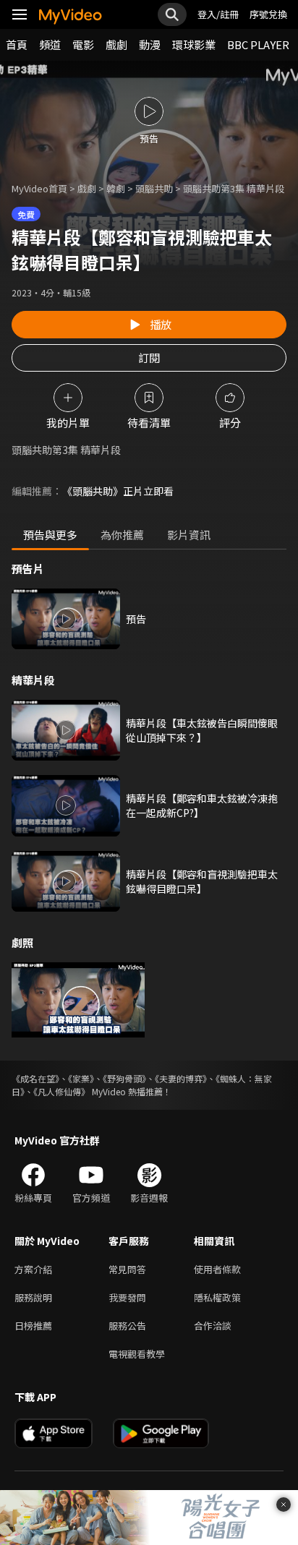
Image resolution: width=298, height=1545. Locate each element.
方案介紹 (33, 1269)
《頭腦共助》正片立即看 (118, 491)
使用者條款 (217, 1269)
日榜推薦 (33, 1325)
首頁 (16, 44)
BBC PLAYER (258, 44)
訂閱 (149, 357)
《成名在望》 (35, 1078)
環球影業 (194, 44)
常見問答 (127, 1269)
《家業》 (81, 1078)
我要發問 (127, 1297)
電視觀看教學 (136, 1354)
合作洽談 (212, 1325)
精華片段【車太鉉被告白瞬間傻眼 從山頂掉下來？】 (202, 730)
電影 (83, 44)
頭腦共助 (154, 188)
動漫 (150, 44)
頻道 (50, 44)
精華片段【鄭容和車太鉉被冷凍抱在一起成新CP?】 (202, 805)
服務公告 (127, 1325)
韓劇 (115, 188)
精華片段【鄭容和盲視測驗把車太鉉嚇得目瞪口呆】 (202, 881)
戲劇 (116, 44)
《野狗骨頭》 (124, 1078)
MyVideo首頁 (39, 188)
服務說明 (33, 1297)
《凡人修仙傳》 (61, 1091)
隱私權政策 (217, 1297)
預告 (136, 619)
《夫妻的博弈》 (181, 1078)
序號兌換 (268, 14)
